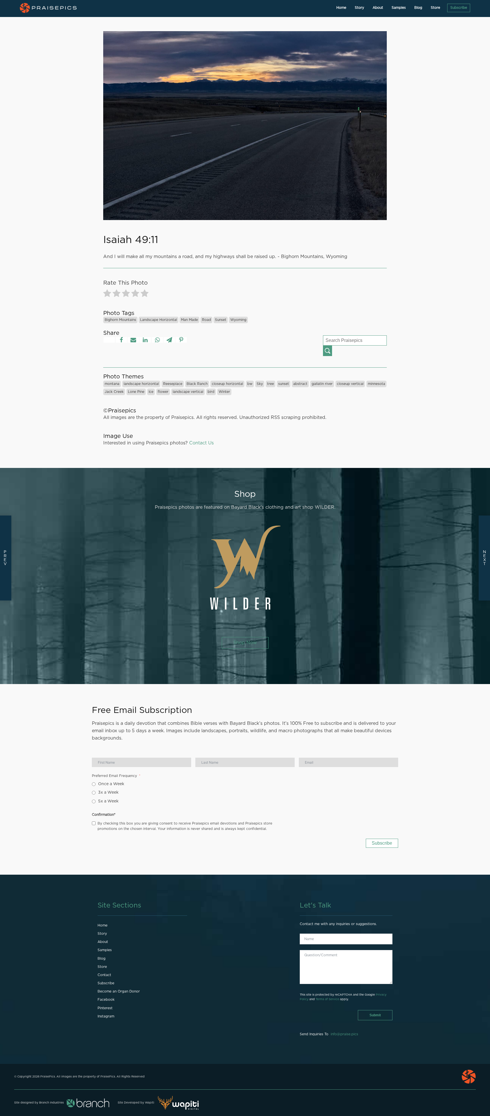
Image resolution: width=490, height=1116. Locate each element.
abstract (300, 384)
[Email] (133, 340)
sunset (220, 319)
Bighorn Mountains (120, 319)
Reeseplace (172, 384)
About (378, 7)
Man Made (189, 319)
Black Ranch (197, 384)
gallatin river (322, 384)
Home (341, 7)
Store (435, 7)
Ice (151, 391)
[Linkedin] (145, 340)
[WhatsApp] (157, 340)
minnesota (376, 384)
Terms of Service (327, 999)
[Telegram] (169, 340)
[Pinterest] (181, 340)
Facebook (106, 999)
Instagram (106, 1016)
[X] (109, 340)
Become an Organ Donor (119, 991)
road (206, 319)
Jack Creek (114, 391)
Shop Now (245, 642)
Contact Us (201, 443)
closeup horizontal (227, 384)
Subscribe (458, 7)
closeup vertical (350, 384)
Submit (375, 1015)
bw (249, 384)
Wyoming (238, 319)
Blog (418, 7)
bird (211, 391)
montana (112, 384)
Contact (104, 975)
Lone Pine (136, 391)
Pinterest (105, 1008)
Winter (224, 391)
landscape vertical (188, 391)
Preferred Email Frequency (114, 776)
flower (163, 391)
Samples (399, 7)
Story (359, 7)
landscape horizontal (158, 319)
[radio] (107, 294)
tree (270, 384)
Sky (260, 384)
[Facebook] (121, 340)
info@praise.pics (344, 1034)
